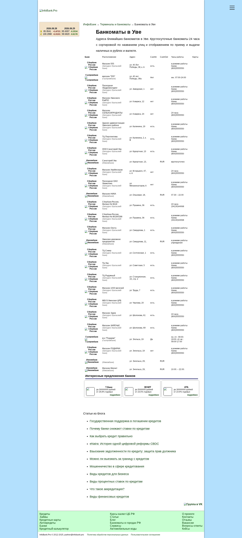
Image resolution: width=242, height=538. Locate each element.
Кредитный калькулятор (54, 528)
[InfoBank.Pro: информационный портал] (48, 10)
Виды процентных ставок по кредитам (116, 481)
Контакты (187, 517)
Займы (44, 517)
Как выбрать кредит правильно (111, 436)
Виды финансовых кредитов (109, 496)
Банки (43, 525)
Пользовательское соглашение (145, 535)
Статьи (114, 517)
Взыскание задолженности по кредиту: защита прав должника (133, 451)
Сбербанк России (91, 63)
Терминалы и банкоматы (115, 24)
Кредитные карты (50, 519)
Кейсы (186, 528)
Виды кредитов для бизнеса (109, 474)
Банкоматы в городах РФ (125, 522)
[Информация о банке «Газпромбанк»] (92, 80)
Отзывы (187, 519)
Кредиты (45, 514)
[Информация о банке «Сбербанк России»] (92, 69)
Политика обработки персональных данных (107, 535)
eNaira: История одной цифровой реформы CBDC (124, 443)
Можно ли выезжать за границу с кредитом (119, 458)
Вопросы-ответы (192, 525)
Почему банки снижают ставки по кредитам (119, 428)
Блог (113, 519)
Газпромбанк (91, 75)
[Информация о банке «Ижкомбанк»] (92, 163)
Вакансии (188, 522)
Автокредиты (48, 522)
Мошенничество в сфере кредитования (117, 466)
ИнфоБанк (89, 24)
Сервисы (115, 525)
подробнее (115, 395)
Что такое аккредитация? (107, 489)
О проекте (188, 514)
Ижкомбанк (91, 160)
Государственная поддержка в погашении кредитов (125, 421)
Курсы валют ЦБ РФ (122, 514)
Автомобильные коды (123, 528)
